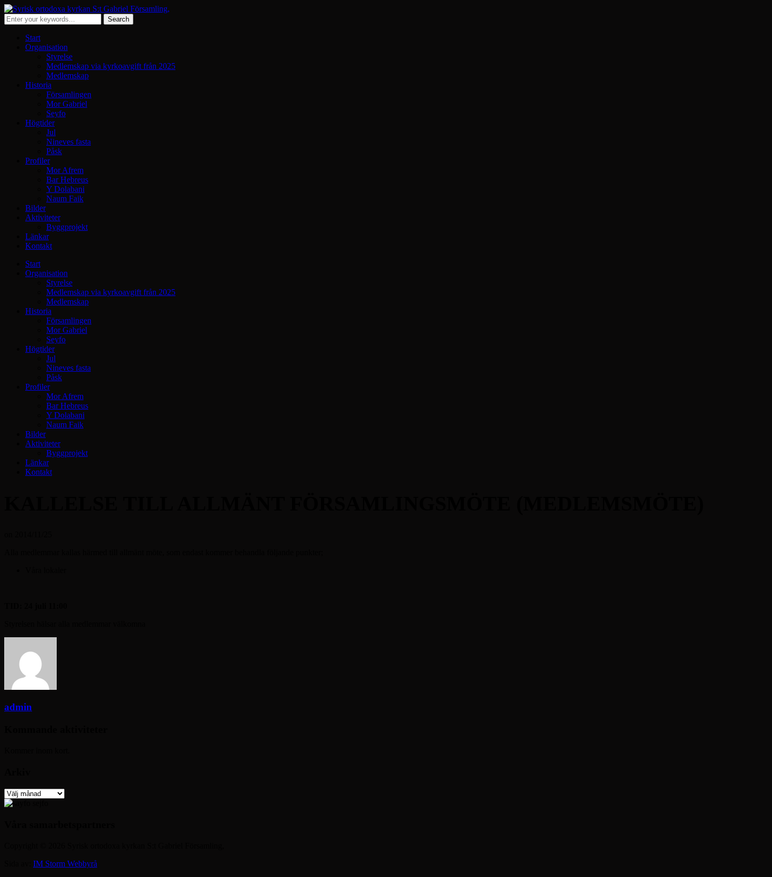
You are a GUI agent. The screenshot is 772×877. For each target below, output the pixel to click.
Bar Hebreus (67, 179)
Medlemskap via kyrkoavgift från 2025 (110, 66)
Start (32, 37)
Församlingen (68, 94)
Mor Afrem (65, 170)
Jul (51, 132)
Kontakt (38, 245)
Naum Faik (65, 198)
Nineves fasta (68, 141)
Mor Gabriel (66, 103)
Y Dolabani (65, 189)
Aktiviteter (42, 217)
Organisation (46, 47)
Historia (38, 84)
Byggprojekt (67, 226)
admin (18, 706)
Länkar (37, 236)
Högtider (40, 122)
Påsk (54, 151)
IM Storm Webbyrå (65, 863)
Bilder (35, 207)
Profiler (37, 160)
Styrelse (59, 56)
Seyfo (56, 113)
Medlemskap (67, 75)
